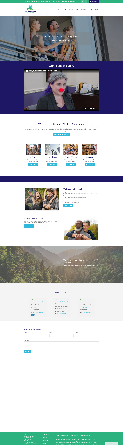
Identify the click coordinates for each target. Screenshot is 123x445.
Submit (27, 351)
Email (50, 332)
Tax (44, 441)
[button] (59, 9)
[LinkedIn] (82, 1)
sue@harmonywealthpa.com (86, 312)
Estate (44, 439)
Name (25, 332)
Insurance (45, 440)
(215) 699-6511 (56, 1)
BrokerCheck (88, 435)
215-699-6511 (84, 307)
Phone (76, 332)
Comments (26, 340)
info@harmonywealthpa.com (69, 1)
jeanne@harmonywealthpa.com (38, 312)
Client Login (94, 1)
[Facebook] (85, 1)
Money (44, 443)
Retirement (45, 436)
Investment (45, 437)
